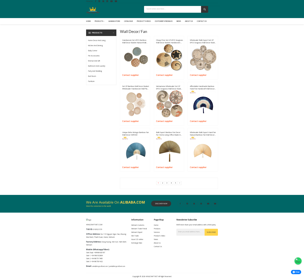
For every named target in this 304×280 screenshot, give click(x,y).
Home (88, 21)
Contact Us (202, 21)
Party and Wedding (95, 71)
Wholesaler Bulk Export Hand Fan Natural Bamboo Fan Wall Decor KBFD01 (203, 133)
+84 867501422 (97, 261)
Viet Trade (135, 236)
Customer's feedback (163, 21)
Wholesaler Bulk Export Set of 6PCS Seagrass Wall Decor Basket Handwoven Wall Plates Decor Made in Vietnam (203, 41)
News (178, 21)
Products (99, 21)
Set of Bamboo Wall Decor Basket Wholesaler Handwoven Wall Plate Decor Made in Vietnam (135, 87)
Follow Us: (89, 1)
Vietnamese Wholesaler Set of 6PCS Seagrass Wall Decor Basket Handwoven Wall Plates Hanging (169, 87)
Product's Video (144, 21)
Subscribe (211, 232)
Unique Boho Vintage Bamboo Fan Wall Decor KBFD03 (135, 133)
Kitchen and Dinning (95, 45)
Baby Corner (92, 50)
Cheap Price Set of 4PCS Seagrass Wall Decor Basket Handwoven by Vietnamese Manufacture (169, 41)
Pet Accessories (94, 56)
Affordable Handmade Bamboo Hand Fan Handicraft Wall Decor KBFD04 (202, 87)
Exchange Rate (136, 243)
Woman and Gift (94, 61)
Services (157, 232)
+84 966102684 (97, 255)
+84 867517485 (97, 258)
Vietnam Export (136, 232)
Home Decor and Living (96, 40)
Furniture (91, 81)
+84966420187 (99, 252)
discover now (161, 203)
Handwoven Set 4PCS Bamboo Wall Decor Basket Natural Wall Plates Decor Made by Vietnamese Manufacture (134, 41)
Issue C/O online (137, 239)
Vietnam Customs (137, 225)
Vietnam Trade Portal (139, 228)
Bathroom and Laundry (96, 66)
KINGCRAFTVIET (152, 276)
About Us (189, 21)
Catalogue (128, 21)
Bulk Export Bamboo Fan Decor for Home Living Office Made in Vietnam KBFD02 (168, 133)
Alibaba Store (114, 21)
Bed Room (92, 76)
